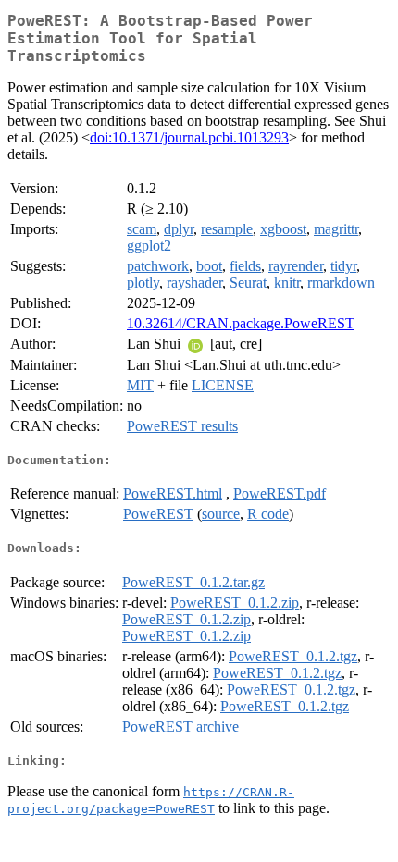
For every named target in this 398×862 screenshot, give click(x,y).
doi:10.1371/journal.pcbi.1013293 (189, 137)
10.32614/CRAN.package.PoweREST (240, 323)
